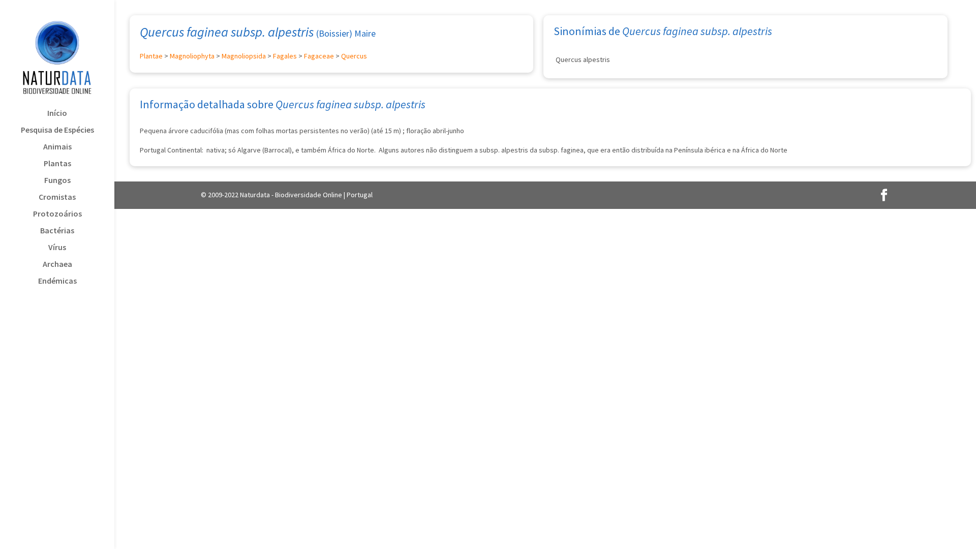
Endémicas (57, 281)
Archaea (57, 264)
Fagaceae (319, 55)
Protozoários (57, 214)
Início (57, 113)
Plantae (151, 55)
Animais (57, 147)
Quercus (354, 55)
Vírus (57, 247)
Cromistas (57, 197)
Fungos (57, 180)
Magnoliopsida (244, 55)
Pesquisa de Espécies (57, 130)
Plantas (57, 164)
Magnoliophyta (192, 55)
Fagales (285, 55)
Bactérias (57, 231)
